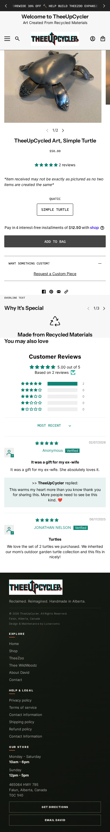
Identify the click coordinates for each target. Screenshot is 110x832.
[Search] (17, 39)
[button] (47, 165)
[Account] (93, 39)
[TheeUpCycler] (55, 39)
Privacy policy (20, 700)
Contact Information (25, 736)
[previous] (6, 6)
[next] (104, 6)
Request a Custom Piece (55, 273)
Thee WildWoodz (23, 665)
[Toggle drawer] (7, 39)
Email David (55, 820)
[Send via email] (59, 292)
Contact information (25, 714)
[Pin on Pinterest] (51, 292)
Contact (15, 680)
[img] (46, 443)
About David (19, 672)
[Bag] (103, 39)
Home (14, 643)
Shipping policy (21, 722)
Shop (13, 651)
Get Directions (55, 807)
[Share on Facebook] (44, 292)
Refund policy (20, 729)
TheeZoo (16, 658)
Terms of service (23, 707)
